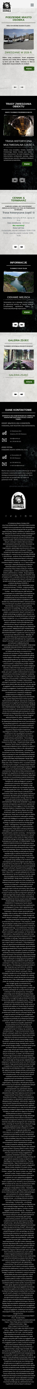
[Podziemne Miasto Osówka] (10, 7)
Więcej (29, 69)
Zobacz (29, 382)
